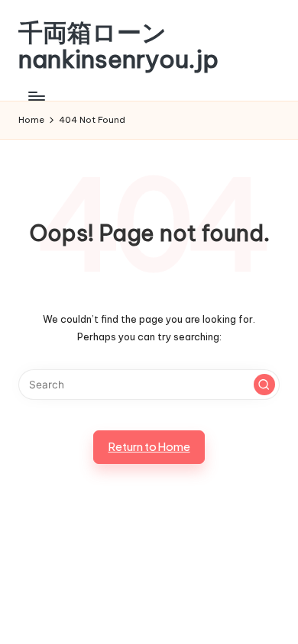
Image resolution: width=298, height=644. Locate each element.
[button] (264, 384)
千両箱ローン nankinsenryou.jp (118, 45)
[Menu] (36, 96)
